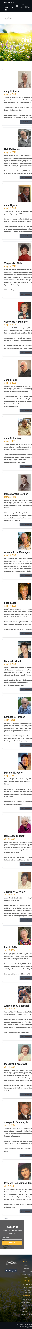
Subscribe (12, 1243)
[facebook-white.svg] (6, 1270)
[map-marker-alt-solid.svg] (12, 1270)
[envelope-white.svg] (9, 1270)
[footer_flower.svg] (15, 1270)
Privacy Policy (23, 1327)
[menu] (29, 9)
